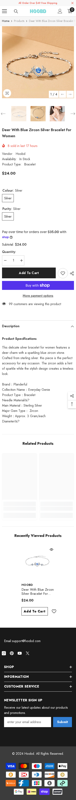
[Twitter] (27, 653)
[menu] (4, 11)
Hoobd (20, 153)
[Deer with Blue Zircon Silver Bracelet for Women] (38, 563)
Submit (62, 722)
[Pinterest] (11, 653)
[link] (19, 509)
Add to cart (29, 273)
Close (72, 3)
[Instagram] (3, 653)
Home (5, 21)
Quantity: (9, 251)
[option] (38, 62)
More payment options (38, 295)
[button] (62, 94)
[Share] (71, 273)
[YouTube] (19, 653)
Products (19, 21)
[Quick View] (51, 549)
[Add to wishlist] (63, 273)
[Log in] (60, 11)
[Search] (16, 11)
